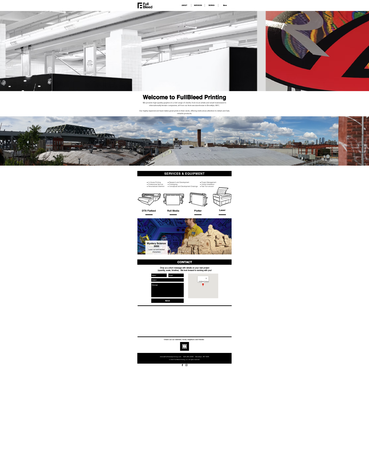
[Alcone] (183, 251)
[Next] (229, 236)
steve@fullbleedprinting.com (170, 356)
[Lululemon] (185, 251)
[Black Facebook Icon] (182, 365)
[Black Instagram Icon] (186, 365)
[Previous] (140, 236)
